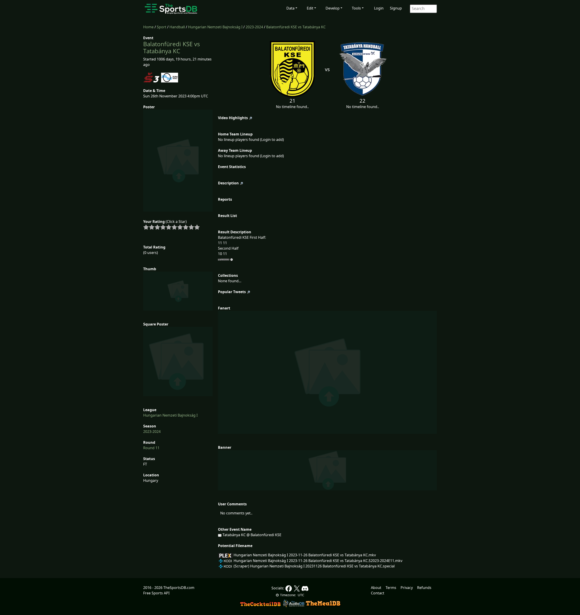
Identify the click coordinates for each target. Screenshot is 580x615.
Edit (310, 8)
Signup (396, 8)
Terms (391, 587)
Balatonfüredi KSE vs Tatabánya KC (296, 26)
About (376, 587)
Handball (177, 26)
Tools (356, 8)
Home (148, 26)
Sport (161, 26)
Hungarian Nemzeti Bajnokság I (215, 26)
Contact (377, 593)
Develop (333, 8)
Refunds (424, 587)
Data (290, 8)
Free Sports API (156, 593)
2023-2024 (254, 26)
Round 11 (151, 447)
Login (379, 8)
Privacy (407, 587)
